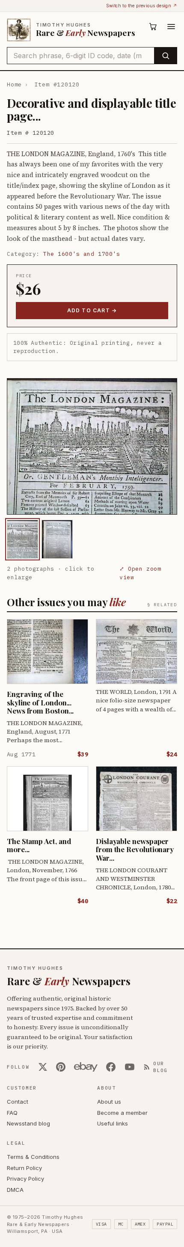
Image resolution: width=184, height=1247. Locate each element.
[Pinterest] (60, 1067)
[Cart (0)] (153, 26)
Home (14, 84)
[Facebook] (111, 1067)
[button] (92, 446)
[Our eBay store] (86, 1067)
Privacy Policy (25, 1178)
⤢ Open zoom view (140, 573)
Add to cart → (92, 310)
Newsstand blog (28, 1123)
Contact (17, 1101)
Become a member (122, 1112)
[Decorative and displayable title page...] (22, 539)
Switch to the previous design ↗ (141, 5)
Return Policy (24, 1167)
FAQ (12, 1112)
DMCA (15, 1189)
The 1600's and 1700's (81, 254)
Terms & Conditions (33, 1156)
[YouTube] (129, 1067)
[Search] (165, 55)
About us (109, 1101)
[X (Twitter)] (42, 1067)
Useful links (112, 1123)
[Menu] (171, 26)
